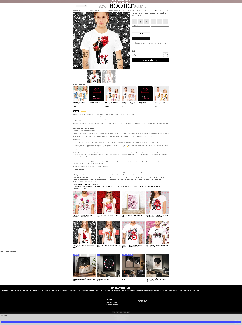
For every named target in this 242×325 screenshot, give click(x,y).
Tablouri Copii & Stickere (114, 10)
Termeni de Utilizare (142, 300)
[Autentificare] (74, 6)
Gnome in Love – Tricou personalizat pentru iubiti (108, 245)
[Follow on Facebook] (107, 308)
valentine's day (157, 186)
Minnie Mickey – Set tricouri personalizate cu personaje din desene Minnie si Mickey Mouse (112, 104)
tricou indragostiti (113, 186)
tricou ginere (107, 186)
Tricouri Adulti (88, 184)
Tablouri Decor (78, 10)
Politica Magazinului (142, 299)
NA (81, 184)
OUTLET (167, 10)
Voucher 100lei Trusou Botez (95, 102)
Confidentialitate (142, 301)
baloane (77, 186)
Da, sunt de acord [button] (121, 322)
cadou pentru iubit (82, 186)
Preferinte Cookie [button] (121, 324)
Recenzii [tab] (82, 110)
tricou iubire (119, 186)
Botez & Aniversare (133, 10)
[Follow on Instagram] (109, 308)
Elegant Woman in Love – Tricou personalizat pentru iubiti (83, 246)
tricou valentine (136, 186)
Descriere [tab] (76, 111)
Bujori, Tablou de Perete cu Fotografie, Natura (132, 215)
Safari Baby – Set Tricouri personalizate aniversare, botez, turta (80, 104)
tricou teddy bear (130, 186)
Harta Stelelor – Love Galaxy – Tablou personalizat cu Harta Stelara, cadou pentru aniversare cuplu (84, 279)
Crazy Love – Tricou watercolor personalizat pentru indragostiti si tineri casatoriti (132, 246)
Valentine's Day (95, 184)
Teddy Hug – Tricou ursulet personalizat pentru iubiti (108, 216)
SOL (139, 302)
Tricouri (157, 10)
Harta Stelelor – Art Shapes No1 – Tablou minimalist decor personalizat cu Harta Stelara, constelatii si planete (156, 279)
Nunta (147, 10)
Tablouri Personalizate (94, 10)
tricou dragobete (102, 186)
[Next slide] (127, 40)
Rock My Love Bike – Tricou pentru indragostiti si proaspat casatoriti (157, 246)
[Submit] (85, 5)
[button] (167, 6)
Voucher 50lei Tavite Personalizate (142, 103)
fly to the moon (96, 186)
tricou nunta (124, 186)
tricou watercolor (143, 186)
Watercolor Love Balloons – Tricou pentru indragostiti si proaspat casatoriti (82, 216)
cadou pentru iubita (89, 186)
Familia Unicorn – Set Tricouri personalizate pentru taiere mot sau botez (129, 104)
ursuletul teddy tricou (151, 186)
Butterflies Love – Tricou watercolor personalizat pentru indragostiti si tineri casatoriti (157, 216)
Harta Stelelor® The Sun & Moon (129, 278)
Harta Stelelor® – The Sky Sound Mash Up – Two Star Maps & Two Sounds (108, 279)
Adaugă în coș (150, 60)
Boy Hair (79, 184)
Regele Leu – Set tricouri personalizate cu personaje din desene (161, 104)
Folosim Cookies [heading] (4, 315)
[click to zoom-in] (101, 40)
